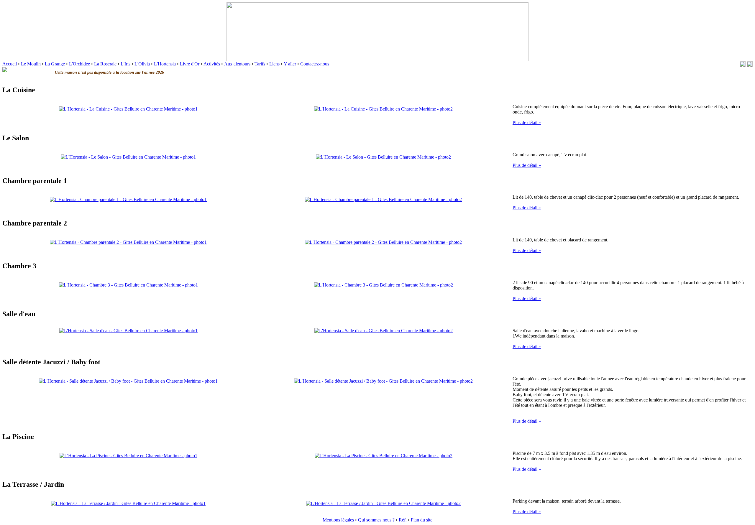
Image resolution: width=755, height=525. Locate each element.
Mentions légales (338, 519)
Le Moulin (31, 63)
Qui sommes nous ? (376, 519)
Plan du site (421, 519)
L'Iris (125, 63)
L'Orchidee (79, 63)
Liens (274, 63)
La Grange (55, 63)
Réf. (403, 519)
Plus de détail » (527, 122)
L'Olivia (142, 63)
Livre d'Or (189, 63)
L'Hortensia (165, 63)
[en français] (743, 64)
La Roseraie (105, 63)
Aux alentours (237, 63)
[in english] (750, 64)
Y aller (290, 63)
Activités (211, 63)
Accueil (9, 63)
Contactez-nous (314, 63)
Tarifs (260, 63)
